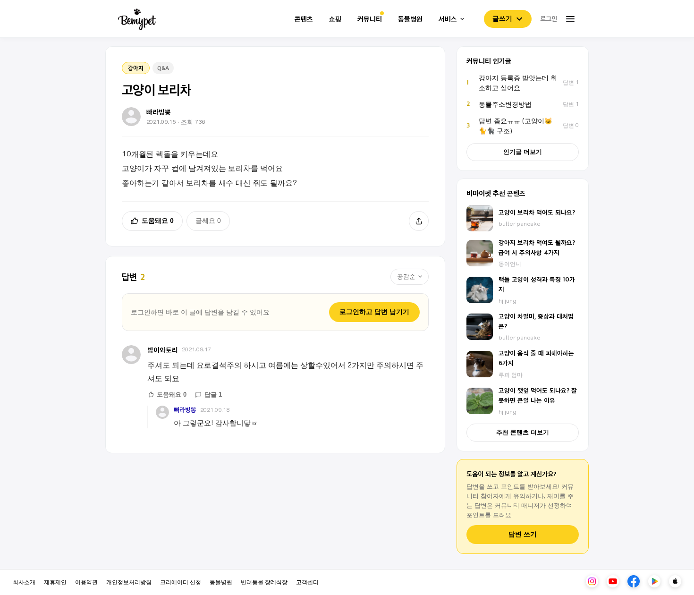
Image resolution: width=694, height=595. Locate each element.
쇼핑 (335, 19)
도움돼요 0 (158, 220)
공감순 (406, 276)
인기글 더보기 (522, 151)
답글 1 (213, 394)
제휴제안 (55, 582)
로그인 (548, 18)
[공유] (419, 221)
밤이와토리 (162, 349)
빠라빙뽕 (185, 410)
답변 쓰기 (522, 534)
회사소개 (24, 582)
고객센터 (307, 582)
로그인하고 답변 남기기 (374, 311)
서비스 (448, 19)
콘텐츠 (304, 19)
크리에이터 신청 (180, 582)
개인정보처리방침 (129, 582)
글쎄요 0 (208, 220)
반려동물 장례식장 (264, 582)
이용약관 (86, 582)
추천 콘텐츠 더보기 (522, 432)
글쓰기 (502, 18)
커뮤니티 (369, 19)
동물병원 (410, 19)
